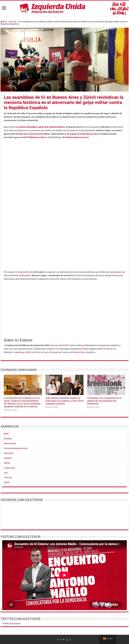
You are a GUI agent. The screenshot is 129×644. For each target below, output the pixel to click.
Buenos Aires (79, 352)
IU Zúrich (20, 272)
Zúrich (28, 352)
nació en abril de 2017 (60, 345)
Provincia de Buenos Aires (15, 448)
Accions (12, 21)
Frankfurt (108, 349)
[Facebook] (61, 639)
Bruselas (85, 349)
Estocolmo (9, 453)
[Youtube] (67, 639)
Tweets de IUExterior (11, 623)
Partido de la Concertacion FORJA (33, 134)
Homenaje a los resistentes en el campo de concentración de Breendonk (104, 401)
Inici (5, 21)
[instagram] (70, 639)
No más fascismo (114, 272)
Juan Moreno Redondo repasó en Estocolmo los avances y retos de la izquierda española (64, 401)
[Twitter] (63, 639)
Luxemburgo (19, 352)
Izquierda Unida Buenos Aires (85, 134)
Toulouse (54, 352)
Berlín (99, 349)
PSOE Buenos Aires (36, 137)
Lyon (46, 352)
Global (7, 463)
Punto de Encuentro (22, 275)
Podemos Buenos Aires (77, 137)
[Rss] (58, 639)
